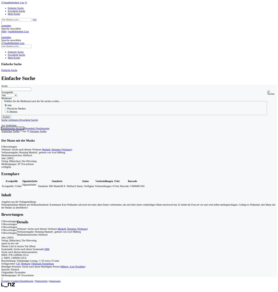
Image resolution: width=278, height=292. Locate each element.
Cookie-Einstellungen (22, 281)
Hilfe (3, 31)
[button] (272, 92)
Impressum (54, 281)
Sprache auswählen (11, 28)
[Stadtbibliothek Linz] (12, 2)
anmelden (6, 25)
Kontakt (5, 281)
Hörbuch (25, 263)
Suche (4, 86)
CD (18, 263)
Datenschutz (41, 281)
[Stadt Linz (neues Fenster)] (8, 286)
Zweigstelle (7, 92)
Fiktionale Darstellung (42, 263)
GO (35, 19)
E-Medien (12, 111)
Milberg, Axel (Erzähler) (72, 266)
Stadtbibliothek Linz (18, 31)
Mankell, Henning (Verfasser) (57, 149)
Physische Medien (16, 108)
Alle (9, 105)
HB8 (46, 249)
